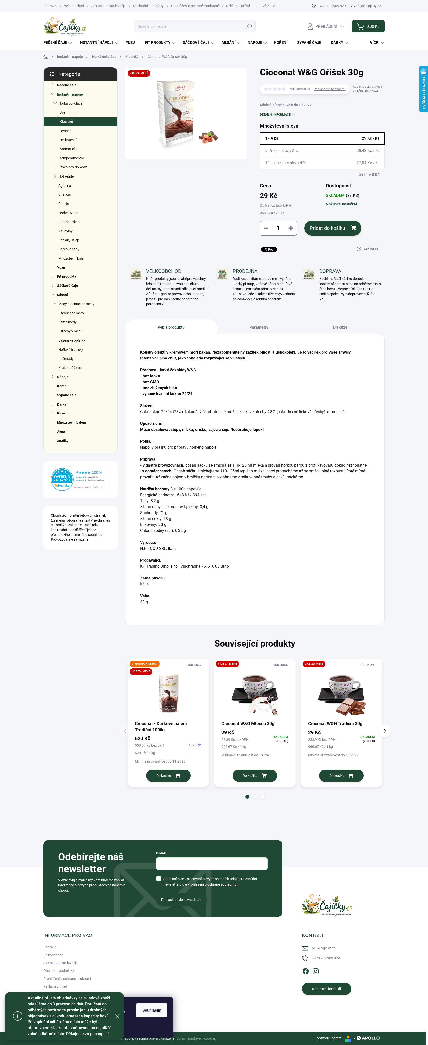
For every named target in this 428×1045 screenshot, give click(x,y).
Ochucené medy (72, 313)
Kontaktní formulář (326, 989)
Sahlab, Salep (68, 240)
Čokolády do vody (73, 167)
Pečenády (66, 359)
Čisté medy (68, 322)
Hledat (249, 26)
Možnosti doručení (341, 204)
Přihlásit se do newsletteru (181, 900)
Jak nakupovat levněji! (108, 6)
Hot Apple (66, 176)
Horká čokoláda (70, 103)
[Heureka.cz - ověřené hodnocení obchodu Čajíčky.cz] (80, 479)
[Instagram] (315, 970)
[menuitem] (58, 42)
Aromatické (68, 149)
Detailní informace (275, 114)
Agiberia (64, 186)
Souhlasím (151, 1010)
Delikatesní (68, 140)
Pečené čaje (67, 85)
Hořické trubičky (70, 350)
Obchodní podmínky (148, 6)
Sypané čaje (67, 395)
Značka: (365, 91)
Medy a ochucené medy (76, 304)
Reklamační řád (238, 6)
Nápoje (63, 377)
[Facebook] (305, 970)
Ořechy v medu (71, 331)
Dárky (61, 404)
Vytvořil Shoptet (329, 1038)
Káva (61, 413)
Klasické (66, 122)
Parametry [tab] (258, 327)
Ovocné (65, 131)
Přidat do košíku (327, 228)
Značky (62, 441)
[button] (247, 797)
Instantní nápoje (70, 94)
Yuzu (61, 268)
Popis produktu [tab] (171, 327)
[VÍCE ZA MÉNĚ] (254, 691)
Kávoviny (65, 231)
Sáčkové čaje (67, 286)
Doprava (49, 6)
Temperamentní (72, 158)
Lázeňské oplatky (71, 340)
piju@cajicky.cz (323, 948)
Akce (61, 432)
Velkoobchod (74, 6)
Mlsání (62, 295)
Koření (62, 386)
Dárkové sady (68, 249)
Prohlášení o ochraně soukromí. (212, 884)
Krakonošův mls (70, 368)
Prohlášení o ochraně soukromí (195, 6)
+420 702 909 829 (326, 958)
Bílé (62, 112)
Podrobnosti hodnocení (329, 89)
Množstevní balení (72, 258)
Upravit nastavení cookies (196, 1038)
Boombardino (69, 222)
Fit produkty (66, 276)
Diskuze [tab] (340, 327)
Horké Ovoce (68, 213)
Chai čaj (64, 194)
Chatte (63, 204)
